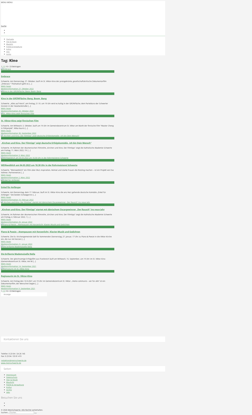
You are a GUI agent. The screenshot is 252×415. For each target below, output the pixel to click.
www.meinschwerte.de (11, 363)
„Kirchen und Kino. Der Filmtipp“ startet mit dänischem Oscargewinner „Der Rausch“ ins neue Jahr (53, 209)
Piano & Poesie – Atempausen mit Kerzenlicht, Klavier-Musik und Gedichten (40, 231)
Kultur (8, 49)
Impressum (11, 375)
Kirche (4, 71)
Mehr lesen (6, 86)
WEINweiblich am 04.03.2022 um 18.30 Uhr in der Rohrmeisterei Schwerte (39, 165)
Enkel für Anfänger (11, 187)
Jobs (8, 52)
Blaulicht (9, 44)
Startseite (10, 39)
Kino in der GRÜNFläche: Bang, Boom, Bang (24, 98)
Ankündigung (7, 93)
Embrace (5, 76)
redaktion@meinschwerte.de (13, 360)
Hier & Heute (11, 42)
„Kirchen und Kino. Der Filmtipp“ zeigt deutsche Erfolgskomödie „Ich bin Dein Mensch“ (46, 143)
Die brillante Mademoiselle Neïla (18, 254)
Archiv (8, 54)
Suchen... (5, 412)
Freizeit (4, 160)
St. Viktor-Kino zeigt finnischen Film (20, 120)
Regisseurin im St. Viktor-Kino (16, 276)
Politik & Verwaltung (14, 47)
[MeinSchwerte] (27, 20)
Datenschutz (11, 377)
